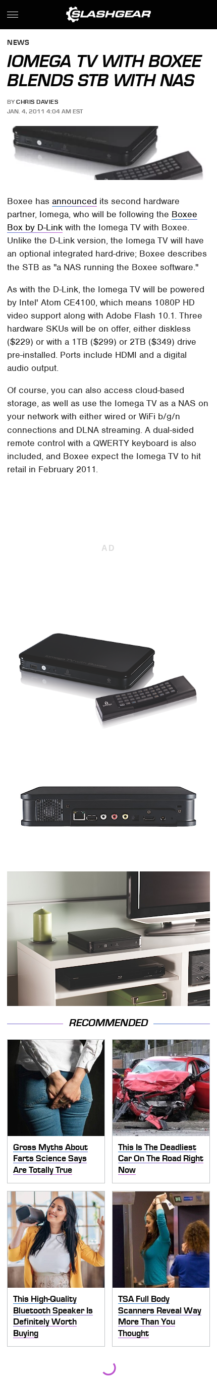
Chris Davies (37, 101)
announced (74, 201)
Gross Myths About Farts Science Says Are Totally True (50, 1158)
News (18, 43)
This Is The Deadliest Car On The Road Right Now (160, 1158)
